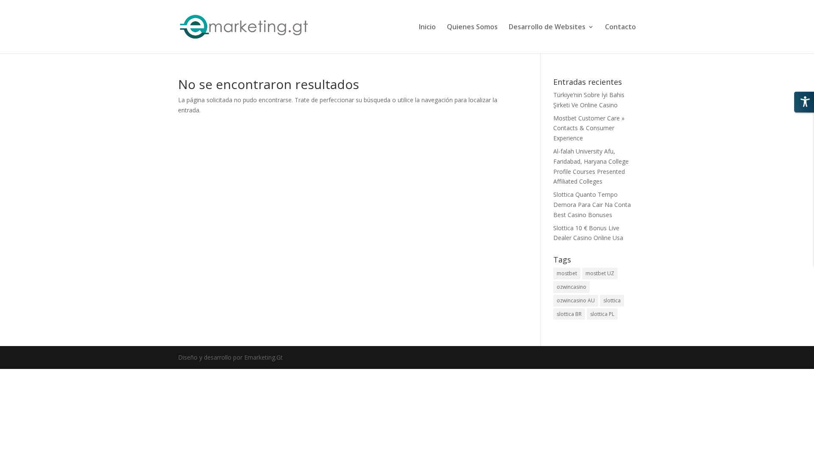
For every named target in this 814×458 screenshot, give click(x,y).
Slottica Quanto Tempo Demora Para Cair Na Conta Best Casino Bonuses (592, 204)
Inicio (427, 27)
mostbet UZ (599, 273)
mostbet (567, 273)
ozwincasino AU (576, 300)
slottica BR (569, 314)
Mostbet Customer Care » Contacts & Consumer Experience (588, 128)
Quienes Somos (472, 27)
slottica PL (602, 314)
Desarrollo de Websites (547, 27)
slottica (612, 300)
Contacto (620, 27)
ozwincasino (571, 286)
